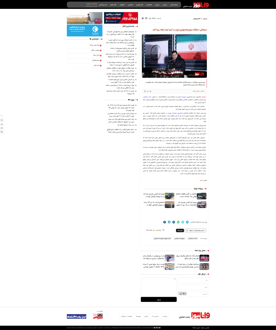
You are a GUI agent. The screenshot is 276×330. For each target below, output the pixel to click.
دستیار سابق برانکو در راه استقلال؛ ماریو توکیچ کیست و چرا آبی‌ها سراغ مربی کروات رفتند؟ (120, 130)
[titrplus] (98, 316)
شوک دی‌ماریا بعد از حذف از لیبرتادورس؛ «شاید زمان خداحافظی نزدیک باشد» (120, 86)
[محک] (84, 18)
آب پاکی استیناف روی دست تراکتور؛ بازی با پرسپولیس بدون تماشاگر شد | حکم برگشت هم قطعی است (120, 43)
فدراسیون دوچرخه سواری (175, 113)
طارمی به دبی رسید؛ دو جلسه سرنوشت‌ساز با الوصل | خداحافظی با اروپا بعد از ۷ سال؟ (120, 63)
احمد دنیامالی (147, 97)
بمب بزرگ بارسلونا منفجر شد (125, 125)
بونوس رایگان (95, 50)
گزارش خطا (149, 230)
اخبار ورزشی (196, 18)
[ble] (169, 222)
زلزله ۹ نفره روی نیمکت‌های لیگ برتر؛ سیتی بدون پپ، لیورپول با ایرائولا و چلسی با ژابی (121, 120)
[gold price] (1, 125)
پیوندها (138, 316)
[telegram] (187, 222)
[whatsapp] (178, 222)
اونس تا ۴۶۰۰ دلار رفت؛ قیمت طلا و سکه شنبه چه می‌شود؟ (120, 92)
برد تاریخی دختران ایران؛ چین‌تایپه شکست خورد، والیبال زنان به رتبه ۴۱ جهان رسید (121, 81)
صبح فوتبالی (95, 60)
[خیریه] (84, 30)
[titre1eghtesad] (76, 316)
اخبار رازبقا (96, 55)
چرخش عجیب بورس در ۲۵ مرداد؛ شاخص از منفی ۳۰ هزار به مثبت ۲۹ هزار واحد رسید (120, 114)
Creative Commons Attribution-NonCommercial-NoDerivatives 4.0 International (125, 328)
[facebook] (164, 222)
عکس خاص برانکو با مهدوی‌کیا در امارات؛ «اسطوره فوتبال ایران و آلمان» (122, 49)
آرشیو (146, 316)
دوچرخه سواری (181, 97)
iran (68, 328)
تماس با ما (155, 316)
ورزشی (205, 18)
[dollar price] (1, 121)
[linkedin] (173, 222)
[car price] (1, 129)
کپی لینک (180, 230)
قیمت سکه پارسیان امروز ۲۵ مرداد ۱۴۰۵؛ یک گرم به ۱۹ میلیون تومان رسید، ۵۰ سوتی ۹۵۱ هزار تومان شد (120, 108)
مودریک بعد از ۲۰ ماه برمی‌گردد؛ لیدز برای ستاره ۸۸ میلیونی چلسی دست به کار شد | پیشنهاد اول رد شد (120, 57)
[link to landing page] (195, 5)
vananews (81, 328)
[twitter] (182, 222)
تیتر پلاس (96, 65)
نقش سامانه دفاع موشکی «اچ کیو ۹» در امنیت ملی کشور (255, 323)
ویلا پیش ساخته (94, 45)
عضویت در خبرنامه (126, 316)
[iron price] (1, 133)
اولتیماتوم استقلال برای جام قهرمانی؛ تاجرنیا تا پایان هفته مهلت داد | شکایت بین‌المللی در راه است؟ (120, 34)
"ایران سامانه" (196, 328)
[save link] (146, 18)
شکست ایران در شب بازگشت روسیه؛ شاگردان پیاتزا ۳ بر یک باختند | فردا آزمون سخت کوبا (120, 75)
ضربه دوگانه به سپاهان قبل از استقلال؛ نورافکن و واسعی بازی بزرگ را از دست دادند (120, 69)
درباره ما (165, 316)
